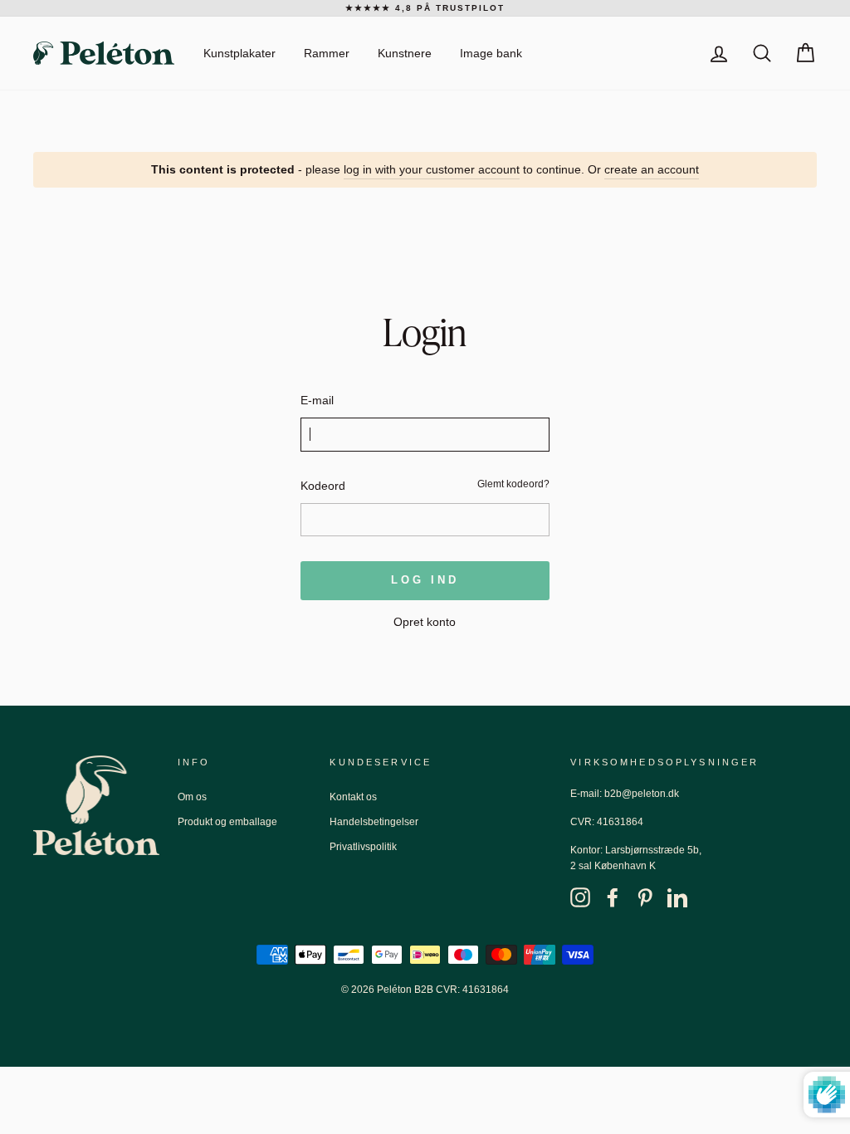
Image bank (491, 53)
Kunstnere (405, 53)
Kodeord (322, 485)
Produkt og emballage (227, 822)
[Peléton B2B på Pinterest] (645, 897)
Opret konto (424, 621)
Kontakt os (353, 797)
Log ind (424, 580)
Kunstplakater (239, 53)
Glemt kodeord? (513, 484)
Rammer (326, 53)
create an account (651, 169)
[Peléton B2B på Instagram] (580, 897)
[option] (425, 8)
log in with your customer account (432, 169)
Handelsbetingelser (374, 822)
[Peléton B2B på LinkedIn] (677, 897)
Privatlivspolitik (363, 847)
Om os (192, 797)
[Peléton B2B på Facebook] (613, 897)
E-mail (317, 400)
